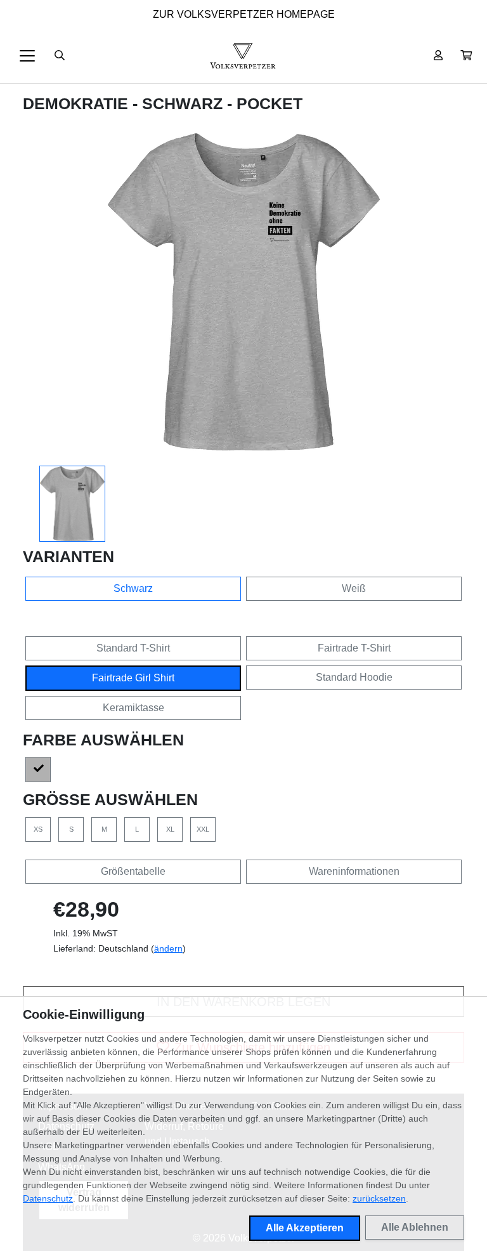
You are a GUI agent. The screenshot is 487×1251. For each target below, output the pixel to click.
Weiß (354, 588)
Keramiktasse (133, 707)
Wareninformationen (354, 871)
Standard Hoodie (354, 677)
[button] (466, 55)
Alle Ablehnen (414, 1227)
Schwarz (133, 588)
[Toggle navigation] (27, 56)
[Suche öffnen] (59, 56)
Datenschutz (48, 1198)
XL (170, 829)
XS (38, 829)
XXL (203, 829)
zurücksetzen (379, 1198)
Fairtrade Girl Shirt (133, 677)
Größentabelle (133, 871)
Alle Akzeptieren (305, 1227)
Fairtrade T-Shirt (354, 648)
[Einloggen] (438, 55)
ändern (168, 948)
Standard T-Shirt (133, 648)
